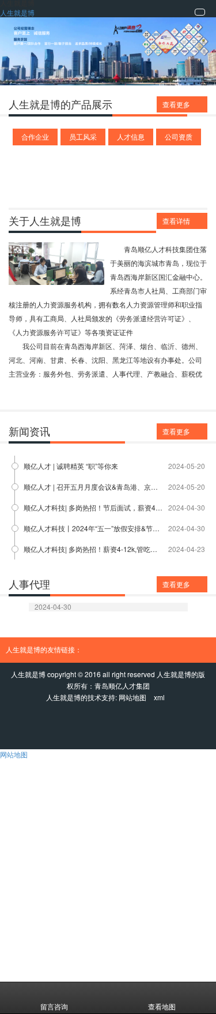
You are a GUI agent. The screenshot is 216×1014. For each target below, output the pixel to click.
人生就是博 (17, 12)
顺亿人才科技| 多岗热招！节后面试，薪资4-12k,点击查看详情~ (93, 507)
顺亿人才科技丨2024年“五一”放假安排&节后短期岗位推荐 (93, 528)
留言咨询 (54, 1006)
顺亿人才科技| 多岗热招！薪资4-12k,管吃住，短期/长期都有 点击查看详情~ (93, 549)
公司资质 (178, 136)
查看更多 (176, 104)
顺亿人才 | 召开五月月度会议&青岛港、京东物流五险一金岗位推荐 (93, 486)
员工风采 (83, 136)
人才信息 (131, 136)
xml (159, 697)
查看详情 (176, 221)
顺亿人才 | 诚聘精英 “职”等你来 (71, 466)
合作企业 (35, 136)
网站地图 (132, 697)
